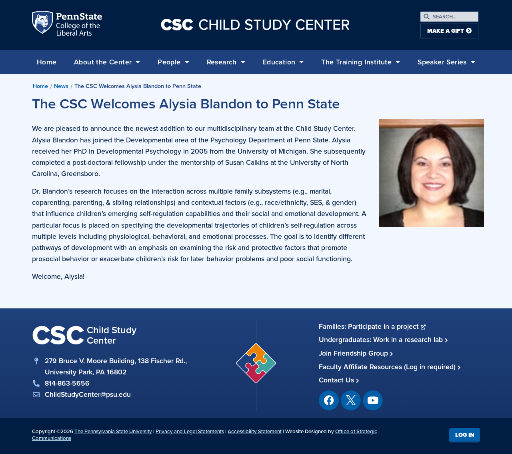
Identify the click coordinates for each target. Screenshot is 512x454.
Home (47, 62)
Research (222, 62)
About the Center (103, 62)
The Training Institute (356, 62)
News (61, 86)
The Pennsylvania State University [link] (113, 431)
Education (279, 62)
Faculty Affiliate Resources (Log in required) (388, 367)
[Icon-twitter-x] (351, 400)
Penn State (43, 25)
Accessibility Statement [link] (255, 431)
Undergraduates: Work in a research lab (382, 339)
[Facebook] (329, 400)
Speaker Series (442, 62)
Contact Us (337, 380)
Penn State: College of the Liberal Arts (78, 25)
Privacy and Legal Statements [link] (190, 431)
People (169, 62)
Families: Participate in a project (370, 326)
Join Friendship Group (354, 353)
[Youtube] (373, 400)
